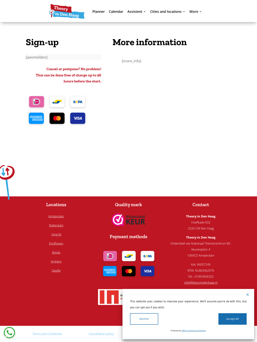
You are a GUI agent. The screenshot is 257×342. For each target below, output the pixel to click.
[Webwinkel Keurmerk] (128, 224)
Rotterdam (56, 225)
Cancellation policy (101, 334)
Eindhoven (56, 243)
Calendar (116, 11)
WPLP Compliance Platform (194, 330)
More (193, 11)
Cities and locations (166, 11)
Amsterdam (56, 216)
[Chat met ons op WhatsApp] (9, 332)
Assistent (134, 11)
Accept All (232, 319)
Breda (56, 252)
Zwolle (56, 270)
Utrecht (56, 234)
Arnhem (56, 261)
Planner (98, 11)
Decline (144, 319)
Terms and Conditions (47, 334)
